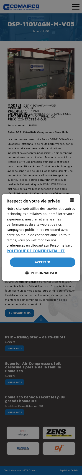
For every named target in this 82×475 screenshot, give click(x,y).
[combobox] (72, 200)
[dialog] (41, 237)
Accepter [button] (42, 262)
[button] (41, 272)
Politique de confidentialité (36, 250)
